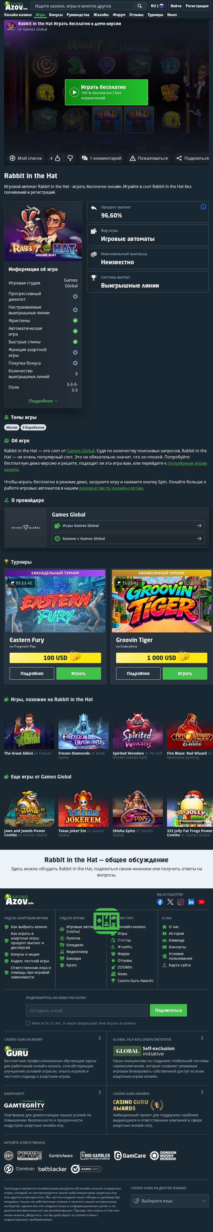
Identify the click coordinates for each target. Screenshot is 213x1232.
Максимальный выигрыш (124, 253)
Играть (78, 674)
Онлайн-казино (18, 14)
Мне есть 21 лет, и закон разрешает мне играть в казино (84, 1023)
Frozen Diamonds (81, 755)
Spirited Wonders (137, 755)
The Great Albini (27, 753)
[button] (192, 158)
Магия (11, 427)
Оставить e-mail (42, 1007)
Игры (40, 14)
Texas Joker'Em (81, 833)
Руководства (78, 14)
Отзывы (136, 14)
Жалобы (101, 14)
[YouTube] (201, 902)
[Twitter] (170, 902)
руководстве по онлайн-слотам (111, 488)
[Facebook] (160, 902)
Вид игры (109, 230)
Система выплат (115, 277)
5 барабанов (33, 427)
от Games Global (32, 29)
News (172, 14)
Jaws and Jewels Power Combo (25, 833)
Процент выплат (116, 207)
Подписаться (168, 1010)
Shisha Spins (133, 833)
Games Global (81, 451)
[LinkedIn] (191, 902)
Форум (119, 14)
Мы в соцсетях (170, 895)
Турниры (155, 14)
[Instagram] (181, 902)
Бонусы (56, 14)
